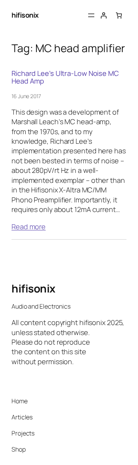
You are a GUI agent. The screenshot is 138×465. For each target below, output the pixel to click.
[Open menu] (91, 15)
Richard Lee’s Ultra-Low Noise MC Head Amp (65, 77)
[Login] (103, 15)
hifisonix (25, 15)
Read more (29, 226)
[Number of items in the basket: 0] (119, 15)
